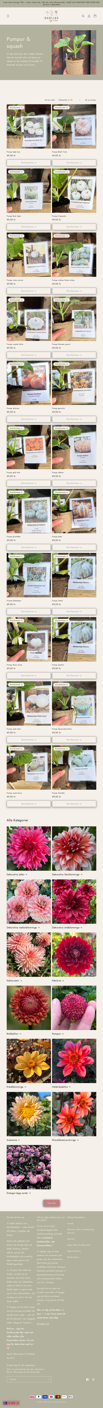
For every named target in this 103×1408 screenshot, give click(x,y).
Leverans (71, 1239)
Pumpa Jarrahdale (14, 537)
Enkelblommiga (15, 1086)
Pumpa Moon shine (14, 665)
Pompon (56, 1033)
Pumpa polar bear (14, 729)
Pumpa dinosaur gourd (61, 344)
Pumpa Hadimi (58, 472)
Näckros (56, 980)
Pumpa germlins (58, 408)
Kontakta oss (43, 1323)
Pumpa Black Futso (59, 152)
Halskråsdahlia (60, 1086)
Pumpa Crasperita (59, 216)
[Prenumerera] (48, 1379)
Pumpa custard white (15, 344)
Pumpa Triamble (58, 793)
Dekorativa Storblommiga (66, 874)
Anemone (12, 1140)
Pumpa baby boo (13, 152)
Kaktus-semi (13, 980)
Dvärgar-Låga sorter (17, 1193)
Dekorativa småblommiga (65, 927)
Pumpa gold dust (13, 472)
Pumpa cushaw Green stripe (63, 280)
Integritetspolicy (74, 1251)
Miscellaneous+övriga (64, 1140)
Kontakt (70, 1223)
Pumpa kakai (57, 537)
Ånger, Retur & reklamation (79, 1245)
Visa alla (51, 1203)
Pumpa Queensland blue (62, 729)
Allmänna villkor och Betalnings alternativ (80, 1231)
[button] (8, 16)
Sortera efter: (50, 100)
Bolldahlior (13, 1033)
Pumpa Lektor (57, 601)
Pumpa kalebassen (14, 601)
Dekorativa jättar (15, 874)
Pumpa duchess (13, 408)
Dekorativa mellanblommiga (22, 927)
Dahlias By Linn (48, 1402)
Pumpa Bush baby (14, 216)
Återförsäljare (73, 1257)
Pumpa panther (58, 665)
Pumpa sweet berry (14, 793)
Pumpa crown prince (15, 280)
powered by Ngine (60, 1402)
